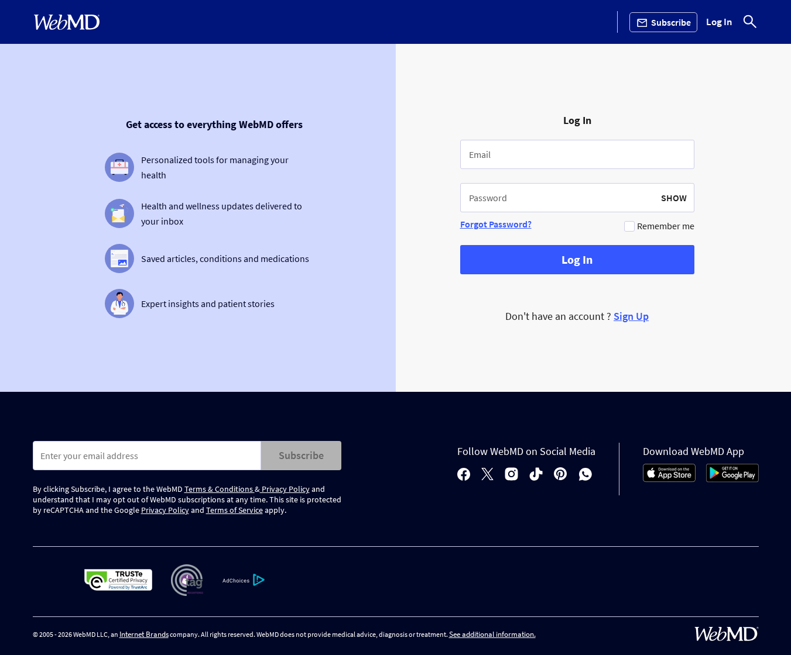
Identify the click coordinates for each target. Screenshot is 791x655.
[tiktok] (536, 475)
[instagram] (511, 475)
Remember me (665, 226)
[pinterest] (560, 475)
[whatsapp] (585, 475)
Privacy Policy (285, 489)
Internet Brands (144, 634)
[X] (487, 475)
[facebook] (463, 475)
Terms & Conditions (219, 489)
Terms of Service (234, 510)
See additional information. (492, 634)
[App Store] (669, 479)
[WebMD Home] (67, 22)
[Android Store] (732, 479)
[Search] (750, 22)
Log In (719, 22)
